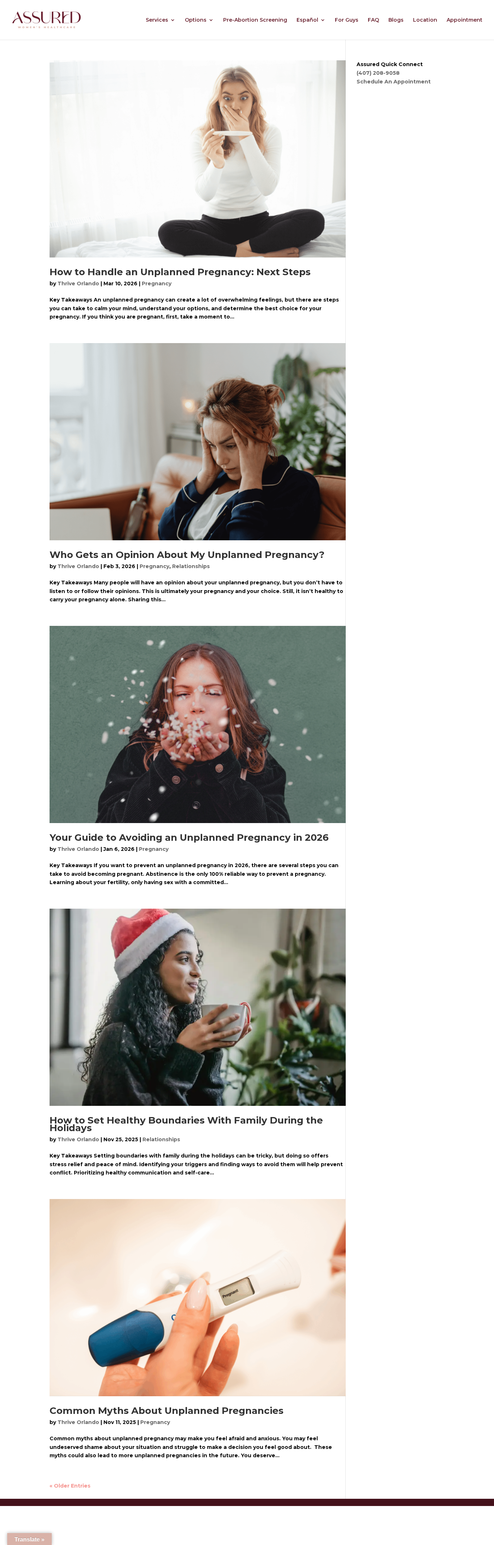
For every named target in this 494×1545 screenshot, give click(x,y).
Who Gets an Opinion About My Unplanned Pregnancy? (187, 555)
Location (425, 20)
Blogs (396, 20)
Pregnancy (156, 283)
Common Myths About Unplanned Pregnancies (167, 1410)
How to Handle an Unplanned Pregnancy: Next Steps (180, 272)
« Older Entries (70, 1486)
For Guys (346, 20)
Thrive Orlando (78, 283)
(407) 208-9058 (378, 73)
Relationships (191, 566)
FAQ (373, 20)
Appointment (464, 20)
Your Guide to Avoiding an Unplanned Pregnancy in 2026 (189, 837)
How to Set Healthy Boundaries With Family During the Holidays (186, 1124)
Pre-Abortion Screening (255, 20)
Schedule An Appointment (394, 81)
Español (307, 20)
